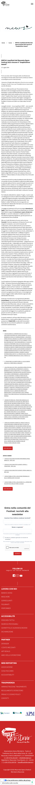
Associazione (7, 667)
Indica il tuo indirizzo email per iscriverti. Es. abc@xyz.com (17, 524)
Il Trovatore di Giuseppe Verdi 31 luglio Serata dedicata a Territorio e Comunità (17, 362)
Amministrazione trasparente (14, 686)
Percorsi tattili (7, 620)
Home (3, 43)
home (10, 43)
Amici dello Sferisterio (11, 655)
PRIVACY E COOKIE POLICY (11, 694)
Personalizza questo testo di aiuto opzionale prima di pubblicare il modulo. (17, 534)
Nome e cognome (17, 527)
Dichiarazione (7, 631)
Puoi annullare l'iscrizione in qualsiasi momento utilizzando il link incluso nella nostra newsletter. (17, 542)
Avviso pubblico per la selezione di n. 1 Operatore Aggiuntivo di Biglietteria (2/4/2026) (18, 483)
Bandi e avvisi (6, 593)
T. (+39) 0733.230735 (9, 762)
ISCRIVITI (17, 553)
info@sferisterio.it (25, 758)
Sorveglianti (6, 600)
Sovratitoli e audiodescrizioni (14, 628)
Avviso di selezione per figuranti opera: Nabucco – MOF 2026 (18, 471)
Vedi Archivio (8, 448)
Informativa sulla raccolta (10, 783)
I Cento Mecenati (8, 647)
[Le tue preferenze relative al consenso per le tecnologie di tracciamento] (32, 782)
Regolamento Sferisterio (12, 690)
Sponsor (5, 643)
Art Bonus (5, 651)
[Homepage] (5, 3)
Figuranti (5, 604)
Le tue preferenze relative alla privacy (18, 780)
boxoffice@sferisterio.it (25, 762)
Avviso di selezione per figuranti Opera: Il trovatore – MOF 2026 (15, 465)
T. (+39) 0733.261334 (11, 758)
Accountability (7, 675)
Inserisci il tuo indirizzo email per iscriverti (17, 518)
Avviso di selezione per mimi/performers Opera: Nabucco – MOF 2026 (17, 459)
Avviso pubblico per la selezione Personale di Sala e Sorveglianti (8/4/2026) (16, 477)
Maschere (5, 596)
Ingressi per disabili (9, 624)
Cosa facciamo (7, 671)
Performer (6, 608)
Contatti (5, 698)
